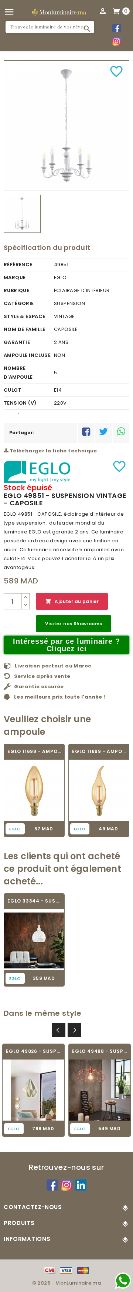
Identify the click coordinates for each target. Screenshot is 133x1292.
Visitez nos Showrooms (73, 623)
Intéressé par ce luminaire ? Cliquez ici (66, 645)
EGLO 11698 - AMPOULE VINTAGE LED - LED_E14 (34, 751)
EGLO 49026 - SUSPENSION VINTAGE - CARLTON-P (33, 1051)
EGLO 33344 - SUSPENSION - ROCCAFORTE (34, 901)
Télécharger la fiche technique (52, 450)
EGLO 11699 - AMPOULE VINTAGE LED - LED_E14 (99, 751)
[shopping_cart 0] (117, 11)
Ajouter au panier (72, 601)
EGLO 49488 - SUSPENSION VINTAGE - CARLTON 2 (99, 1051)
